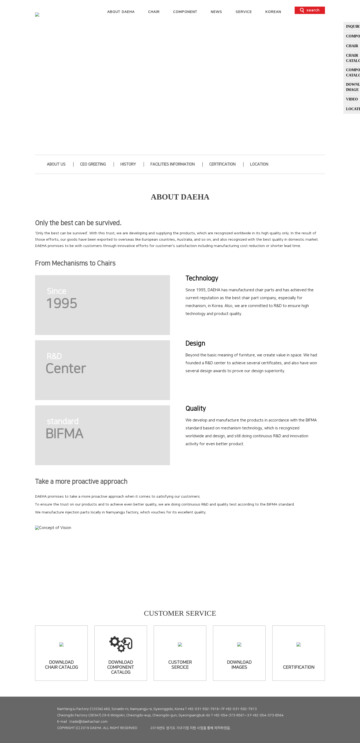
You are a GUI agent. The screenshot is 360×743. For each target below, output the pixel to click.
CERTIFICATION (222, 164)
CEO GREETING (93, 164)
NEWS (216, 12)
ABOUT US (56, 164)
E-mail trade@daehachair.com (82, 721)
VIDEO (352, 99)
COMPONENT (185, 12)
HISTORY (128, 164)
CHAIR (154, 12)
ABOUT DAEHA (121, 12)
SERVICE (244, 12)
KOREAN (273, 12)
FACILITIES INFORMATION (172, 164)
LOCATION (259, 164)
